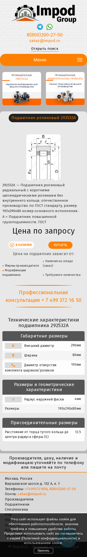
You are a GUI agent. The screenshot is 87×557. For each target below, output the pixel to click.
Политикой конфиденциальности (49, 538)
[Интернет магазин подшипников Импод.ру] (43, 12)
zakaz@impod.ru (44, 40)
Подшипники (17, 504)
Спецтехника (16, 509)
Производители (19, 499)
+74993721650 (36, 489)
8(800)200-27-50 (45, 35)
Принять (43, 550)
